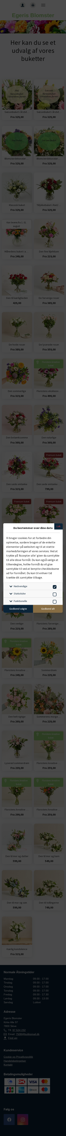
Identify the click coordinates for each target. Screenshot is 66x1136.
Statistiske (20, 593)
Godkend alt (48, 608)
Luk (58, 526)
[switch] (54, 586)
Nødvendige (20, 586)
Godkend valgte (18, 608)
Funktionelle (20, 601)
